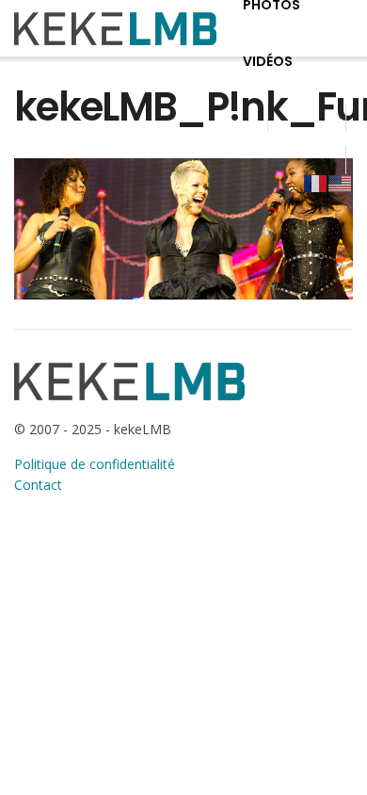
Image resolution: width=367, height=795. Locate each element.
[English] (340, 182)
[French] (316, 182)
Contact (38, 485)
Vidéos (268, 61)
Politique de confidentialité (94, 464)
